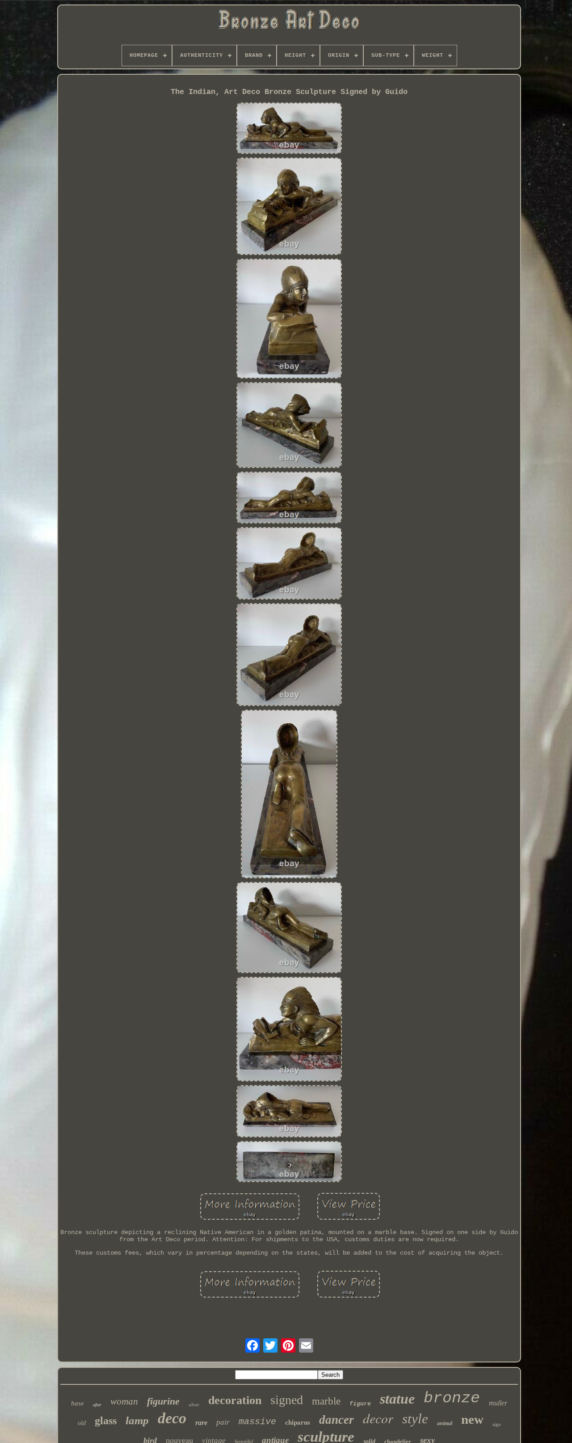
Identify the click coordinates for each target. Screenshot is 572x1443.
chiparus (297, 1422)
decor (378, 1418)
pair (223, 1422)
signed (286, 1400)
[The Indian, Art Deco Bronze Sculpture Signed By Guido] (289, 129)
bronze (452, 1398)
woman (124, 1401)
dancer (336, 1419)
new (472, 1419)
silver (194, 1404)
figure (360, 1403)
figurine (163, 1401)
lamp (137, 1420)
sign (496, 1424)
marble (326, 1401)
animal (444, 1423)
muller (498, 1403)
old (82, 1423)
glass (106, 1420)
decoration (234, 1400)
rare (201, 1422)
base (77, 1403)
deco (172, 1418)
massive (257, 1422)
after (97, 1404)
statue (397, 1399)
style (415, 1418)
